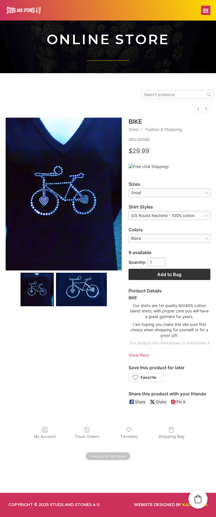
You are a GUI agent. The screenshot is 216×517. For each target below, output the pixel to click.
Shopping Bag (171, 436)
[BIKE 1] (81, 289)
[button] (205, 10)
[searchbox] (177, 94)
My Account (45, 436)
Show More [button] (139, 355)
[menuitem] (198, 109)
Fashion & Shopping (163, 129)
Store (133, 129)
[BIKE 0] (37, 289)
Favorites (129, 436)
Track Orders (87, 436)
